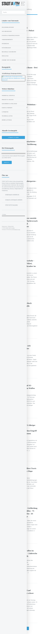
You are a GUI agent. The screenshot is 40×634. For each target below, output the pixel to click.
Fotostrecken (6, 47)
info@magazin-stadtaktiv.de (12, 194)
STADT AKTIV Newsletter (11, 205)
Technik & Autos (7, 115)
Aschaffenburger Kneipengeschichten (11, 73)
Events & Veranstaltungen (11, 35)
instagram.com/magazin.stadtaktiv (13, 199)
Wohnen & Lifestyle (8, 95)
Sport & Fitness (7, 120)
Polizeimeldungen (8, 27)
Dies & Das (5, 55)
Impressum (4, 226)
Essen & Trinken (7, 107)
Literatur (5, 111)
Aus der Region (7, 31)
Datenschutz (11, 226)
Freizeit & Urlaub (7, 99)
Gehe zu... (7, 162)
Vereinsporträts (7, 39)
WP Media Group (16, 229)
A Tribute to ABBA (13, 137)
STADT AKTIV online (10, 228)
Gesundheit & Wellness (9, 103)
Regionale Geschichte (9, 51)
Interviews (5, 43)
